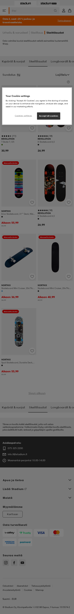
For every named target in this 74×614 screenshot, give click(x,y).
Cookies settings (23, 116)
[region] (37, 106)
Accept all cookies (48, 116)
